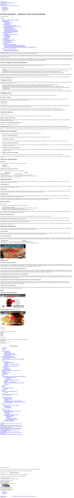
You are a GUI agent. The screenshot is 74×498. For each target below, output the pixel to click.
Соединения (6, 384)
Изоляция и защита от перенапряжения (9, 357)
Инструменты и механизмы (9, 415)
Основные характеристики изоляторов (11, 34)
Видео (3, 11)
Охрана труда (4, 373)
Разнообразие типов (5, 21)
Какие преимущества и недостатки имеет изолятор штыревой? (15, 46)
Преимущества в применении (7, 27)
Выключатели (6, 412)
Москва (5, 367)
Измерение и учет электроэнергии (8, 356)
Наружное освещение (8, 399)
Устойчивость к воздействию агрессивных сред (12, 26)
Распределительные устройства (7, 387)
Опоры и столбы (9, 379)
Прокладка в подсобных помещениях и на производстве (14, 382)
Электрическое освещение (6, 397)
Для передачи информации (9, 362)
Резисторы (4, 389)
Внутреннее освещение (8, 398)
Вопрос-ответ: (4, 43)
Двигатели (8, 417)
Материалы (6, 33)
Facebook (4, 493)
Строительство (7, 37)
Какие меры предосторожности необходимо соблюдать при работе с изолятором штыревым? (20, 47)
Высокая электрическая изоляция (10, 25)
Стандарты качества (5, 20)
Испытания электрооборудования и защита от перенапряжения (13, 359)
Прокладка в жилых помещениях (10, 381)
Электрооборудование (6, 410)
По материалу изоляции (8, 22)
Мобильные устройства (6, 369)
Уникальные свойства (6, 24)
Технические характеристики (7, 32)
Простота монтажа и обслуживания (10, 31)
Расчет (5, 383)
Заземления (6, 363)
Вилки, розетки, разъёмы (8, 411)
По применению (7, 23)
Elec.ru (36, 496)
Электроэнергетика (7, 36)
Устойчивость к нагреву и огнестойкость (11, 30)
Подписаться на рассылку (14, 472)
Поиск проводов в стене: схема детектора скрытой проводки (10, 428)
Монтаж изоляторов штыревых (9, 39)
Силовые (2, 424)
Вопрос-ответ (4, 7)
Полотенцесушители (8, 406)
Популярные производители (7, 40)
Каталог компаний (5, 366)
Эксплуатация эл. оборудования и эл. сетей (9, 394)
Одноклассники (5, 492)
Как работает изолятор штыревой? (10, 44)
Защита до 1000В (7, 352)
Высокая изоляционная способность (10, 29)
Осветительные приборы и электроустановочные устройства (14, 401)
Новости (3, 371)
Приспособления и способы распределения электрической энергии (14, 376)
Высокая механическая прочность (10, 28)
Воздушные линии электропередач (10, 377)
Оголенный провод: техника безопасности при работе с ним (10, 425)
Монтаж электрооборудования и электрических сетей (11, 370)
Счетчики (6, 392)
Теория (3, 390)
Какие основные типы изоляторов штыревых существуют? (14, 45)
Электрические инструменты (11, 418)
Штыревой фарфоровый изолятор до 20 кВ (11, 50)
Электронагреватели (8, 407)
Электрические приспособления (12, 419)
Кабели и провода (5, 361)
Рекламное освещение (8, 402)
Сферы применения (5, 35)
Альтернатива (4, 347)
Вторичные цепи (7, 351)
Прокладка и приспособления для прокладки (12, 364)
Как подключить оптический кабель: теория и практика (10, 430)
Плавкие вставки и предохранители (10, 354)
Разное (3, 385)
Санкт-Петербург (7, 368)
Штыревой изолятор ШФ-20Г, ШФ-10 (10, 49)
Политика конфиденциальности (5, 487)
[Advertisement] (8, 451)
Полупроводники (5, 374)
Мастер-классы (5, 9)
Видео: (3, 48)
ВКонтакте (4, 491)
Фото (3, 393)
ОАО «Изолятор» (7, 41)
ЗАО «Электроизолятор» (8, 42)
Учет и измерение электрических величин (9, 391)
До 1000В (8, 378)
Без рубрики (4, 348)
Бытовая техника (9, 416)
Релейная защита (7, 355)
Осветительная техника (6, 372)
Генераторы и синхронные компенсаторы (11, 414)
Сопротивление (7, 358)
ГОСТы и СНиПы (5, 8)
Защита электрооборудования (9, 353)
